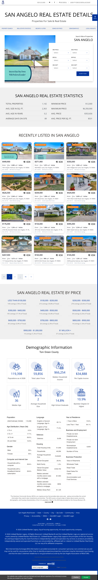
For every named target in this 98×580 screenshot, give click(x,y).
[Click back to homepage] (2, 2)
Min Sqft (55, 65)
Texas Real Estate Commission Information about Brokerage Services (49, 560)
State (39, 513)
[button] (95, 17)
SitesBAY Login (68, 516)
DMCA (45, 516)
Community (69, 513)
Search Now (83, 73)
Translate (63, 567)
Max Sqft (74, 65)
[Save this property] (29, 145)
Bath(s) (73, 57)
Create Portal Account (83, 2)
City (52, 513)
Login (72, 2)
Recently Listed (41, 28)
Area (78, 513)
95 (25, 277)
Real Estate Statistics (24, 28)
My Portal (63, 2)
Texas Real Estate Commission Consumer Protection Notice (49, 557)
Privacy (26, 516)
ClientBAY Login (55, 516)
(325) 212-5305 (41, 2)
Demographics (74, 28)
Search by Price (57, 28)
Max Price (74, 49)
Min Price (56, 49)
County (46, 513)
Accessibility (36, 516)
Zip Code (59, 513)
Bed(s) (55, 57)
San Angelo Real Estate (27, 513)
